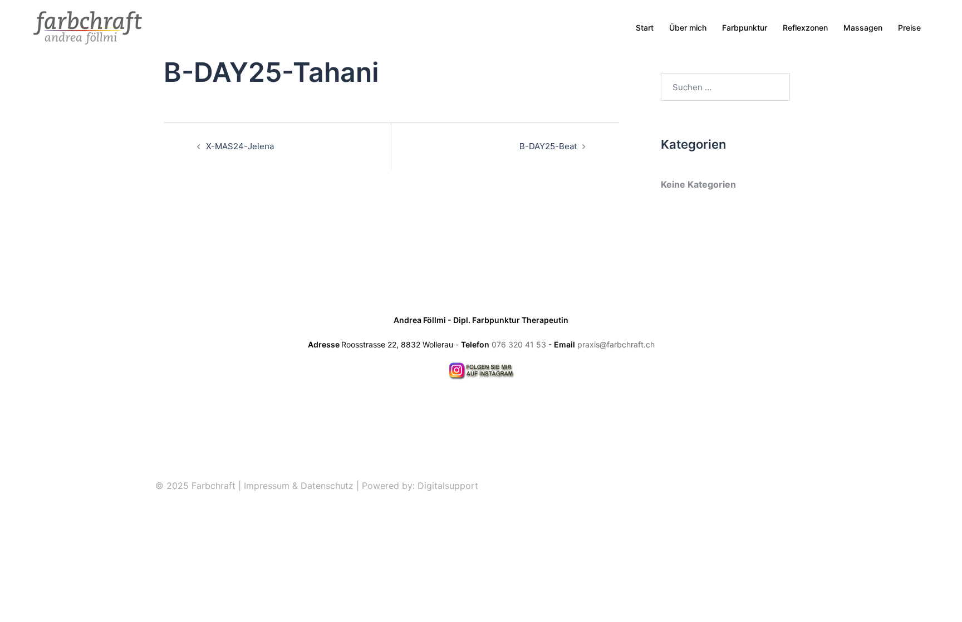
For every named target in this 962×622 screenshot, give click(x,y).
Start (645, 27)
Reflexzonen (805, 27)
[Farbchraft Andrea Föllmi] (87, 27)
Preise (909, 27)
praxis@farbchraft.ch (616, 344)
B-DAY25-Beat (548, 146)
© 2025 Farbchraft (195, 485)
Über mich (687, 27)
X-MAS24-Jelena (240, 146)
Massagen (862, 27)
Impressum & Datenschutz (299, 485)
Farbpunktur (744, 27)
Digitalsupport (448, 485)
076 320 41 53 (519, 344)
